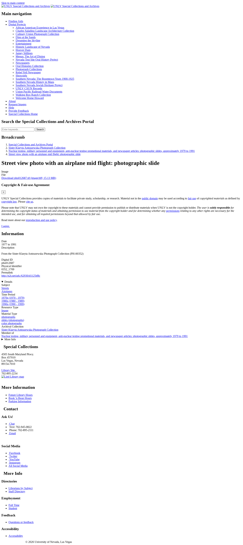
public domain (150, 198)
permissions (172, 210)
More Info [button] (10, 339)
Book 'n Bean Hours (20, 398)
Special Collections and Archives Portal (31, 144)
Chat (12, 423)
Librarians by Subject (21, 488)
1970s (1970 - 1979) (12, 297)
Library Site (8, 370)
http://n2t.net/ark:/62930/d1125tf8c (20, 275)
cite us (29, 201)
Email (12, 433)
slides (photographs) (12, 320)
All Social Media (18, 465)
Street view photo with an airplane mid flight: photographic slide (45, 154)
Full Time (14, 505)
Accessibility (16, 535)
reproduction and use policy (41, 220)
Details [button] (8, 281)
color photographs (11, 323)
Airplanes (6, 291)
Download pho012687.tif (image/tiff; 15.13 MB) (28, 177)
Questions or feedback (21, 522)
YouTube (14, 459)
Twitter (13, 456)
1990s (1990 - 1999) (12, 304)
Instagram (14, 462)
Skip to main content (13, 2)
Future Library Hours (21, 394)
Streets (5, 288)
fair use (192, 198)
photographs (8, 316)
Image (4, 310)
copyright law (9, 201)
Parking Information (20, 401)
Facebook (14, 453)
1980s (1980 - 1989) (12, 300)
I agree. (5, 226)
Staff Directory (17, 491)
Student (13, 508)
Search (40, 129)
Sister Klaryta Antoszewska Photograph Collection (37, 147)
